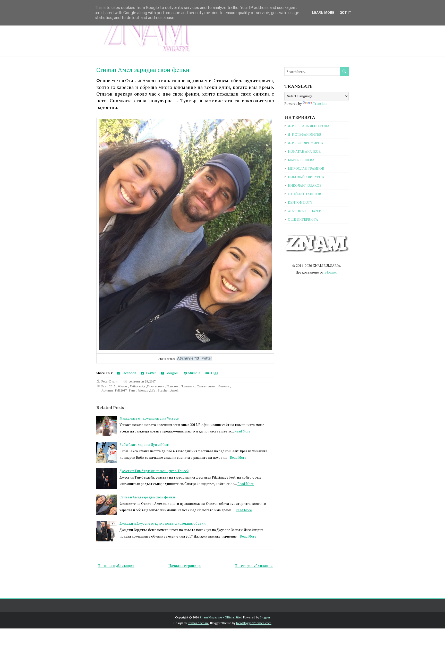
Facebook (128, 373)
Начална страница (184, 565)
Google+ (171, 373)
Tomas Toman (198, 623)
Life (153, 390)
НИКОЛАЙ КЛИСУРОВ (306, 177)
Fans (132, 390)
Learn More (323, 13)
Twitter (150, 373)
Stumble (193, 373)
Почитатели (156, 386)
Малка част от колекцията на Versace (149, 418)
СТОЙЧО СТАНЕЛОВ (304, 194)
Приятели (188, 386)
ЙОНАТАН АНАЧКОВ (304, 151)
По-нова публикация (116, 565)
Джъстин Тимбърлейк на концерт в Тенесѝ (154, 471)
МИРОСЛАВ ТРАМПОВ (306, 168)
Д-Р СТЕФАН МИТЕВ (304, 134)
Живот (123, 386)
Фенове (224, 386)
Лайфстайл (138, 386)
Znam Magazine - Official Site (221, 617)
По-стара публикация (254, 565)
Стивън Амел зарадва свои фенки (143, 70)
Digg (213, 373)
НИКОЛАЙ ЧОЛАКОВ (305, 185)
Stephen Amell (168, 390)
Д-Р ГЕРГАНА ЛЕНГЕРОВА (308, 126)
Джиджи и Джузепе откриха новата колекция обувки (162, 523)
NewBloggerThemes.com (253, 623)
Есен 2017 (108, 386)
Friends (143, 390)
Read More (242, 431)
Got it (345, 13)
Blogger (330, 272)
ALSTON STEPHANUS (305, 211)
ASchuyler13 (188, 358)
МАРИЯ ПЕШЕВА (301, 160)
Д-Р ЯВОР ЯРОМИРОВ (305, 143)
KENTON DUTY (300, 202)
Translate (320, 103)
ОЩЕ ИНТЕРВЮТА (303, 219)
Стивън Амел (206, 386)
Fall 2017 (121, 390)
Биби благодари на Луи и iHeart (144, 444)
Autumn (107, 390)
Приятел (173, 386)
